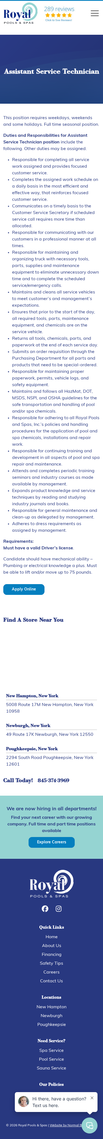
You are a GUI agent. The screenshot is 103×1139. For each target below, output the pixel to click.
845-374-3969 (53, 781)
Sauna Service (51, 1068)
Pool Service (51, 1059)
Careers (51, 972)
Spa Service (51, 1051)
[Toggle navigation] (95, 13)
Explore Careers (51, 842)
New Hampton (51, 1007)
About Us (51, 946)
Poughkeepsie (51, 1025)
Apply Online (24, 589)
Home (52, 937)
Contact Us (51, 981)
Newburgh (51, 1016)
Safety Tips (51, 963)
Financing (52, 955)
